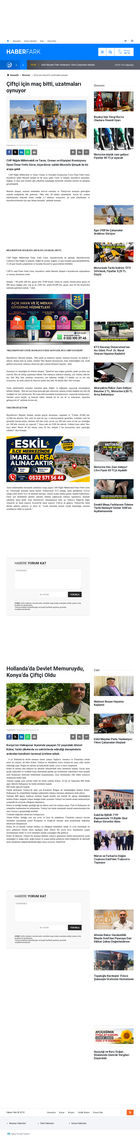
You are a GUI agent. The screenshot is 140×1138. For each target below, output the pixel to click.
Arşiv (42, 41)
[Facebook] (9, 152)
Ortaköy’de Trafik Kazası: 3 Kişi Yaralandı (60, 65)
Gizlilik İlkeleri (84, 1112)
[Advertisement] (70, 19)
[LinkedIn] (21, 152)
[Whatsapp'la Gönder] (27, 152)
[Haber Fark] (23, 51)
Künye (62, 1112)
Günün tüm (124, 65)
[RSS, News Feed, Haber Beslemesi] (130, 1112)
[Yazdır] (34, 152)
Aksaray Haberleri (17, 1123)
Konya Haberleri (78, 1123)
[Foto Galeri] (132, 41)
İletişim (71, 1112)
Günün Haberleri (30, 41)
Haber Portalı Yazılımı (20, 1134)
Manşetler (17, 41)
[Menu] (102, 52)
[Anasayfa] (7, 41)
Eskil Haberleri (47, 1123)
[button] (73, 152)
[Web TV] (125, 41)
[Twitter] (15, 152)
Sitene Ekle (51, 41)
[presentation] (16, 65)
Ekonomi (26, 75)
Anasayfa (14, 75)
